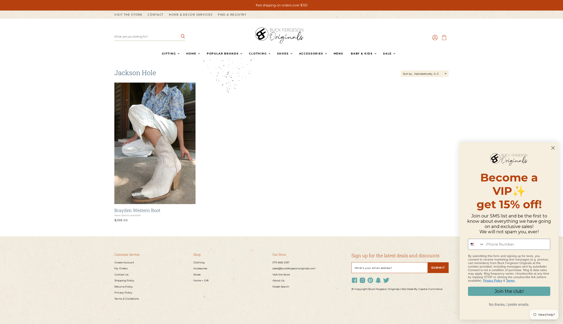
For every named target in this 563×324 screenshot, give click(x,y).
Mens (338, 53)
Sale (388, 53)
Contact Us (121, 274)
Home (191, 53)
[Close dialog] (553, 148)
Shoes (283, 53)
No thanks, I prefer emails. (509, 304)
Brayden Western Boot (137, 210)
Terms (510, 280)
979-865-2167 (280, 262)
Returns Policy (123, 286)
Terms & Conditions (126, 298)
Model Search (280, 286)
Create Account (124, 262)
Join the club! (509, 291)
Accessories (311, 53)
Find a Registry (232, 14)
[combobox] (476, 244)
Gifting (169, 53)
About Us (278, 280)
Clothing (258, 53)
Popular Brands (223, 53)
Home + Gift (201, 280)
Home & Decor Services (191, 14)
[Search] (179, 37)
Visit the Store (128, 14)
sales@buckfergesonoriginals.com (293, 268)
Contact (155, 14)
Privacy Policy (123, 292)
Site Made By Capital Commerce (421, 289)
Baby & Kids (362, 53)
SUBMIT (438, 267)
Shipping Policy (124, 280)
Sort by (407, 73)
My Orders (121, 268)
